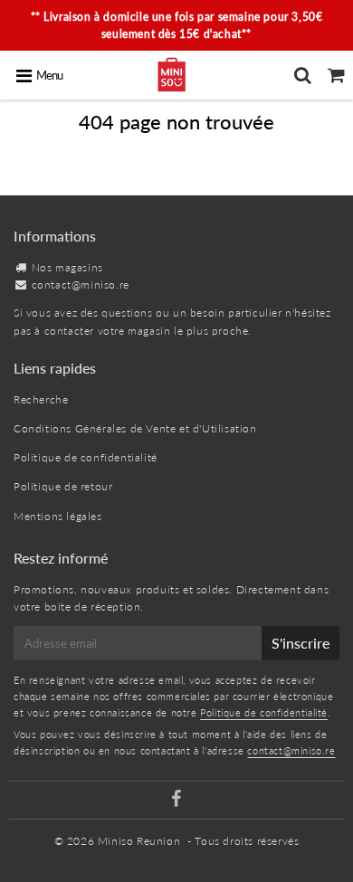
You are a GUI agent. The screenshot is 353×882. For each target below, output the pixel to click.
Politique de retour (63, 486)
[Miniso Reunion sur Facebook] (176, 801)
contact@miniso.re (80, 284)
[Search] (303, 75)
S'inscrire (300, 642)
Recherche (41, 399)
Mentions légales (58, 516)
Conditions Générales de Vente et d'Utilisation (135, 428)
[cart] (336, 75)
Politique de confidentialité (85, 457)
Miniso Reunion (139, 841)
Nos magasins (67, 267)
